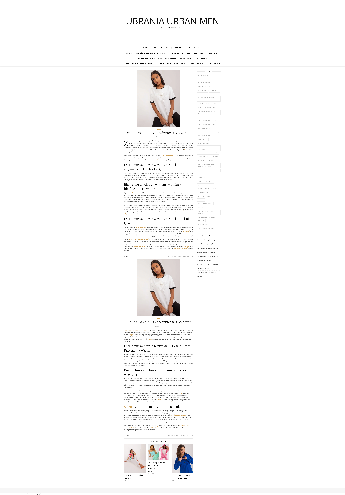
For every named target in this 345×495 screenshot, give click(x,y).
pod (166, 193)
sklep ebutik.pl (203, 192)
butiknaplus (214, 94)
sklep (125, 214)
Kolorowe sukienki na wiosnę (208, 132)
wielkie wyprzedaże (205, 224)
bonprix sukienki (204, 86)
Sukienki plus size (197, 64)
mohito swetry (203, 170)
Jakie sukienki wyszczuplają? (208, 124)
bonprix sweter (203, 90)
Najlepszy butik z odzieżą (179, 53)
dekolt (150, 339)
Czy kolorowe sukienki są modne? (207, 99)
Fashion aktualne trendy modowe (140, 64)
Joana (127, 256)
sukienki (201, 200)
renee (200, 188)
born (214, 90)
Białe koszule (153, 427)
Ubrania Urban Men (172, 20)
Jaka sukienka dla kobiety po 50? (208, 112)
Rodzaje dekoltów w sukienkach (206, 53)
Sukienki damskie (180, 64)
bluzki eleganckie (168, 155)
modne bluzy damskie (205, 160)
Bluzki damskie (186, 58)
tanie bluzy (202, 207)
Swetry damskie (214, 64)
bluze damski (202, 79)
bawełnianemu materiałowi (179, 415)
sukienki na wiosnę (204, 203)
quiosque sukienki (204, 181)
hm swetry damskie (211, 107)
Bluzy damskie (201, 58)
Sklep (128, 406)
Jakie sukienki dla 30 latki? (207, 117)
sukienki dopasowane (174, 402)
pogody (186, 246)
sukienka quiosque (204, 196)
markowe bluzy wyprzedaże (208, 153)
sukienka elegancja (180, 248)
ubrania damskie (177, 212)
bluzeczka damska (156, 160)
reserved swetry (211, 188)
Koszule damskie (164, 64)
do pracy (171, 143)
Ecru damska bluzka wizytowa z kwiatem (136, 330)
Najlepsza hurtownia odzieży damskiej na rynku (157, 58)
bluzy (153, 48)
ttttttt (201, 220)
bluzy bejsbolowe (204, 82)
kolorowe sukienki (204, 128)
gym (199, 107)
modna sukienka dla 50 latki (208, 156)
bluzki (131, 193)
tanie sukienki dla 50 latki (207, 217)
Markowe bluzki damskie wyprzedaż (206, 148)
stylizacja (160, 400)
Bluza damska (203, 75)
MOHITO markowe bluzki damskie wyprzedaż (206, 165)
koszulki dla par (140, 227)
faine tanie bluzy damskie (207, 103)
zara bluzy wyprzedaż (206, 228)
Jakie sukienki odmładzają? (207, 120)
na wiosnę (215, 170)
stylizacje (142, 236)
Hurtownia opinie (193, 48)
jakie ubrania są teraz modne (171, 48)
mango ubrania (203, 143)
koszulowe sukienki (205, 135)
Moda (145, 48)
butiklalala (202, 94)
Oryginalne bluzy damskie (207, 173)
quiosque (201, 177)
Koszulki (186, 231)
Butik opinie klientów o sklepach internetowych (146, 53)
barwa (181, 393)
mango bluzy (202, 139)
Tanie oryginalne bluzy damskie (206, 212)
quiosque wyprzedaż (205, 185)
